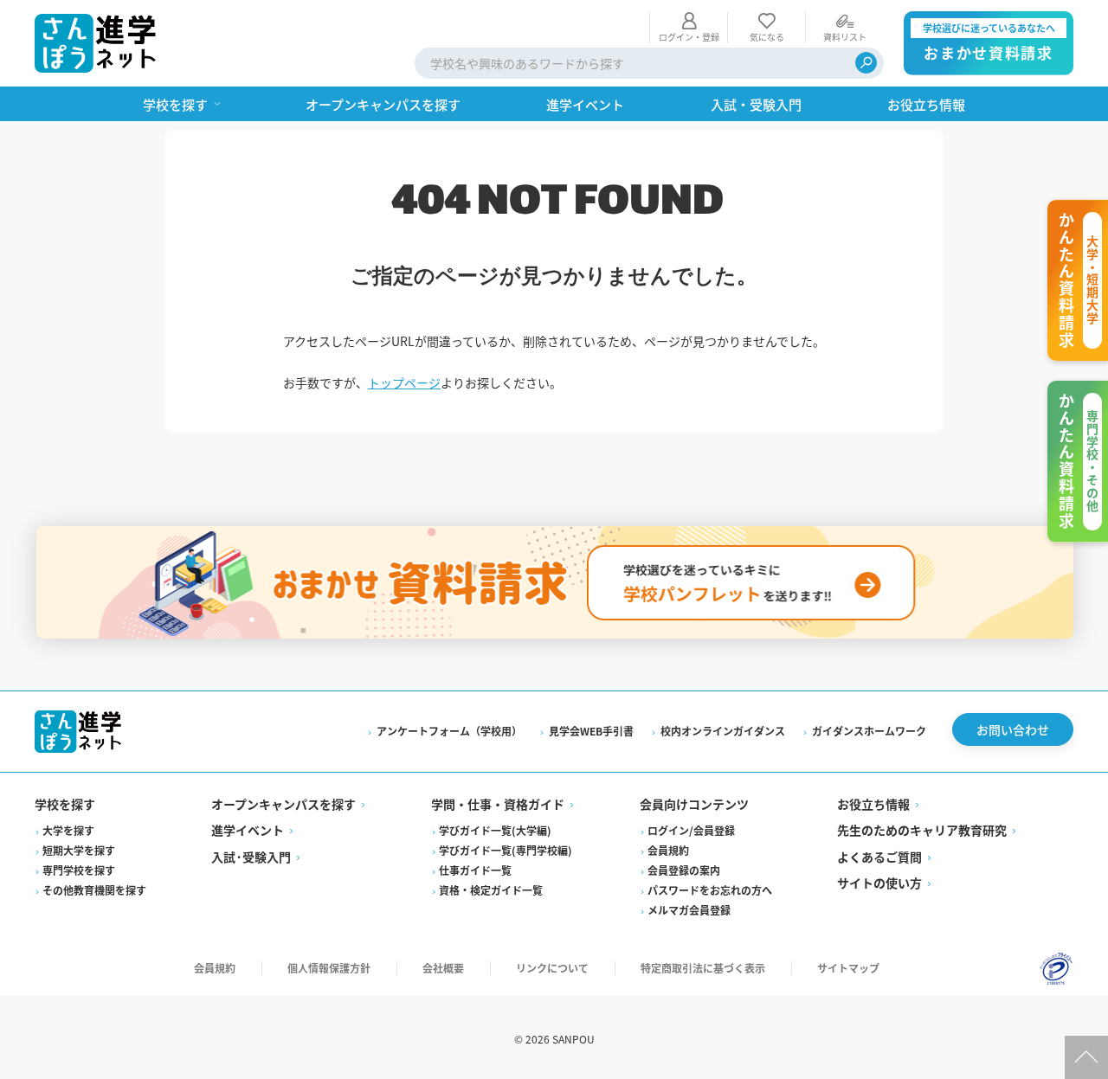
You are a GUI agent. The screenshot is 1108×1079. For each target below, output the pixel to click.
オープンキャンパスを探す (283, 803)
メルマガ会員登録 (689, 909)
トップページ (404, 382)
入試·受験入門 (251, 856)
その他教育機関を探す (94, 890)
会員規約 (668, 850)
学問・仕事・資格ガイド (497, 803)
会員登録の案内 (683, 870)
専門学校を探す (78, 870)
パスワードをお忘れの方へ (709, 890)
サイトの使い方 (879, 882)
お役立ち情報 (873, 803)
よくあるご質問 (879, 856)
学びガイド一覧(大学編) (495, 830)
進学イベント (247, 829)
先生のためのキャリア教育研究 (922, 829)
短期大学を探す (78, 850)
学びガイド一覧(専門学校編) (505, 850)
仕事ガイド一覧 (475, 870)
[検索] (866, 63)
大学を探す (68, 830)
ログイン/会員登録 (691, 830)
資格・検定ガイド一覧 (491, 890)
